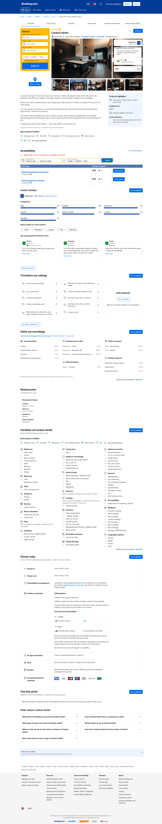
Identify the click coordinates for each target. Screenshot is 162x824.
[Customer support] (101, 4)
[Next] (140, 57)
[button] (35, 57)
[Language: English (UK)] (94, 4)
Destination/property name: (31, 34)
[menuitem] (25, 10)
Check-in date (26, 41)
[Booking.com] (30, 4)
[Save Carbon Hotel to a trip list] (130, 30)
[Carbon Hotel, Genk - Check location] (52, 36)
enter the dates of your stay (74, 585)
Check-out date (27, 47)
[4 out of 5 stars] (54, 29)
